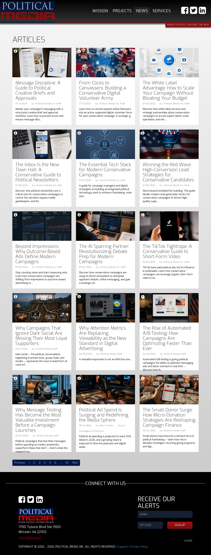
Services (161, 10)
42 (66, 462)
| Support (122, 547)
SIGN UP (180, 525)
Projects (122, 10)
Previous (19, 462)
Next (75, 462)
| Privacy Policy (138, 547)
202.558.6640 (30, 538)
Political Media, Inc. (28, 10)
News (142, 10)
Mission (100, 10)
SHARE (188, 541)
